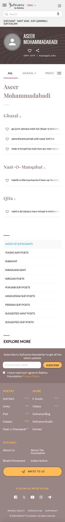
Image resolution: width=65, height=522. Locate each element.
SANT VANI (23, 21)
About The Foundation (38, 451)
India (53, 56)
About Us (9, 450)
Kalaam (7, 421)
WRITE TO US (36, 471)
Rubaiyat (11, 261)
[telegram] (49, 497)
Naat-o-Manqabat (14, 429)
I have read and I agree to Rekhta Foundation (27, 374)
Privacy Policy (31, 376)
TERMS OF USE (34, 510)
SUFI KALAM (10, 23)
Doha (6, 406)
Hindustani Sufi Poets (20, 296)
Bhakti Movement (14, 460)
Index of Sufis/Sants (19, 243)
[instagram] (41, 497)
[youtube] (32, 497)
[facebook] (15, 497)
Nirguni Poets (14, 278)
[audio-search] (58, 14)
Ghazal (29, 73)
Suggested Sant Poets (20, 313)
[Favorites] (29, 50)
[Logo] (16, 6)
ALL (10, 73)
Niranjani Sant (15, 270)
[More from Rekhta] (59, 6)
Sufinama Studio (42, 421)
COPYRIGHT (51, 510)
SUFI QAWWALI (39, 21)
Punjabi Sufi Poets (17, 287)
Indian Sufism (39, 460)
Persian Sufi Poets (17, 304)
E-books (37, 398)
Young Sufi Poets (16, 252)
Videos (36, 406)
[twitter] (24, 497)
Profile (50, 73)
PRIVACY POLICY (16, 510)
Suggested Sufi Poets (19, 322)
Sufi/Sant (8, 398)
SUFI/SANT (10, 21)
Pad (5, 413)
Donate (37, 429)
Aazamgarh (44, 56)
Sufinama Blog (41, 413)
